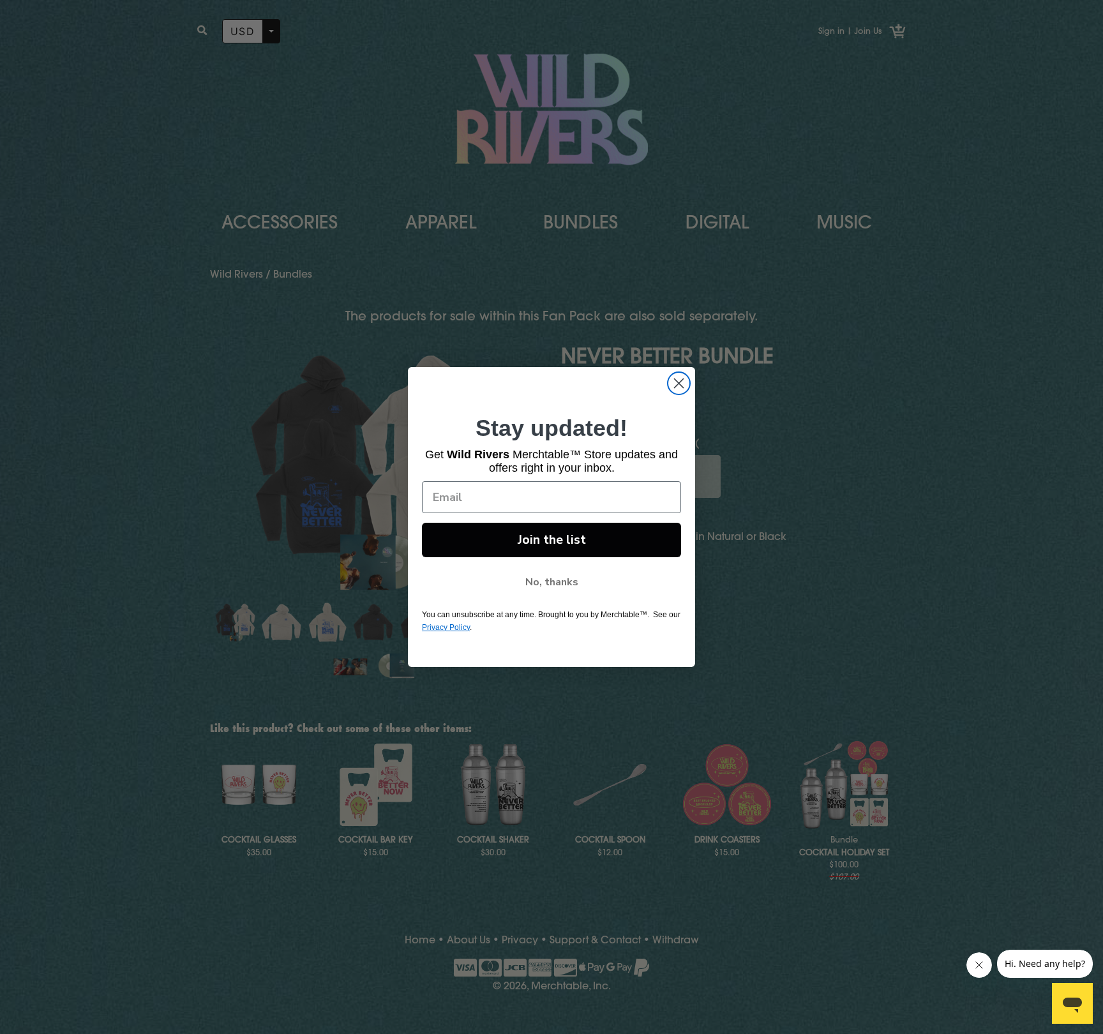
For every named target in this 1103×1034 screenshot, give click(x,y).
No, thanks (551, 582)
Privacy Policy (446, 627)
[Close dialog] (679, 383)
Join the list (552, 539)
